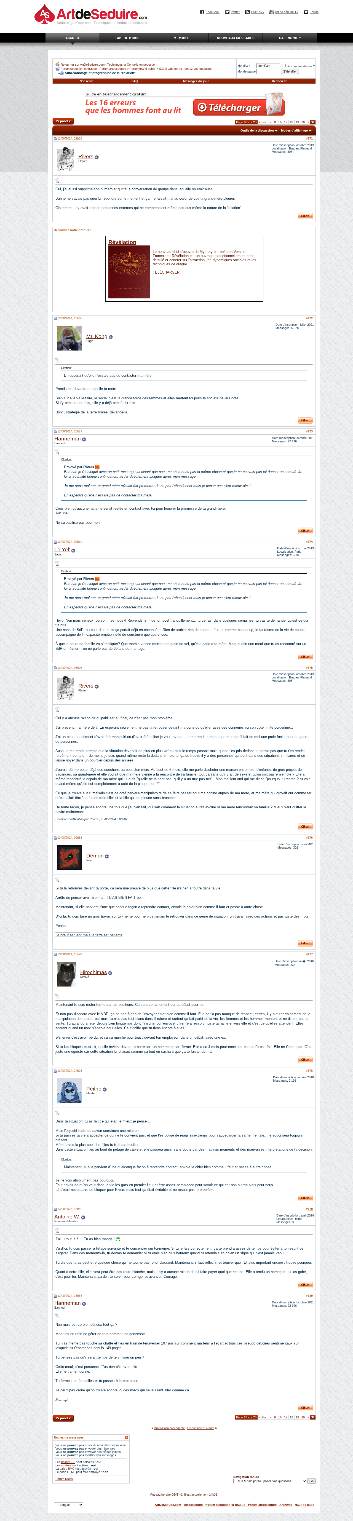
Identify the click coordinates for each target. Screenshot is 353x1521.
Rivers (85, 156)
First (263, 122)
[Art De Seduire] (57, 65)
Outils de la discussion (257, 130)
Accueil (72, 38)
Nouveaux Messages (236, 38)
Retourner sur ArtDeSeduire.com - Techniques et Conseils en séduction (108, 64)
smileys (66, 1465)
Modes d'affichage (294, 130)
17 (285, 122)
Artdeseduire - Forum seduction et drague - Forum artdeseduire (230, 1504)
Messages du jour (196, 81)
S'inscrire (86, 81)
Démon (95, 856)
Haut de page (304, 1504)
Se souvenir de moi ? (301, 66)
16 (280, 122)
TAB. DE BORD (127, 38)
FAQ (135, 81)
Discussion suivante (200, 1428)
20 (303, 122)
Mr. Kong (97, 336)
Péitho (93, 1089)
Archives (285, 1504)
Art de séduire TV (286, 12)
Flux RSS (257, 12)
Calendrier (290, 38)
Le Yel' (62, 549)
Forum (314, 12)
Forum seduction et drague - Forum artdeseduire (93, 68)
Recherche (279, 81)
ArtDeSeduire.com (168, 1504)
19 (297, 122)
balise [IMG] (68, 1468)
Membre (181, 38)
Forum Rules (64, 1478)
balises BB (68, 1462)
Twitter (235, 12)
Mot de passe (246, 71)
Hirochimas (93, 972)
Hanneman (67, 439)
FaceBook (213, 12)
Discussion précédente (169, 1428)
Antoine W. (67, 1217)
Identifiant (243, 65)
